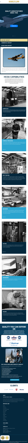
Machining (4, 411)
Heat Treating (5, 410)
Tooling (4, 415)
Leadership (4, 419)
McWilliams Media (21, 441)
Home (4, 405)
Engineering (4, 414)
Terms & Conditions (16, 442)
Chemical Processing (6, 409)
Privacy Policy (11, 442)
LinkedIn (4, 424)
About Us (4, 406)
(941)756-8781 (6, 432)
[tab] (14, 40)
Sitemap (25, 441)
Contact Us (8, 20)
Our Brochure (5, 420)
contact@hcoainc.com (8, 431)
